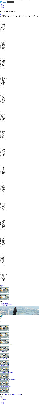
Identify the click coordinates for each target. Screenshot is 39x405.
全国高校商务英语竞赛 (7, 15)
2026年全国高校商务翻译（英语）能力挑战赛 (4, 365)
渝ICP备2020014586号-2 (19, 394)
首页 (1, 4)
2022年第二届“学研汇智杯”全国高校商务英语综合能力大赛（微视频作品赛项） (8, 379)
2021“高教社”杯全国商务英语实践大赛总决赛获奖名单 (5, 386)
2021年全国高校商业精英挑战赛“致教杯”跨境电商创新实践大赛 (6, 372)
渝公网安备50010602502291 (14, 394)
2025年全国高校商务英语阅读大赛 (3, 351)
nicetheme (10, 394)
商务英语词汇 (2, 7)
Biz (0, 318)
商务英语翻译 (2, 5)
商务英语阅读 (2, 403)
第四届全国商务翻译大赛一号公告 (3, 358)
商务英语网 (5, 394)
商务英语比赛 (2, 6)
